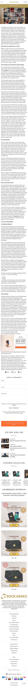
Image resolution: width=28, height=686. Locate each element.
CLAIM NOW (20, 347)
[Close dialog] (26, 335)
